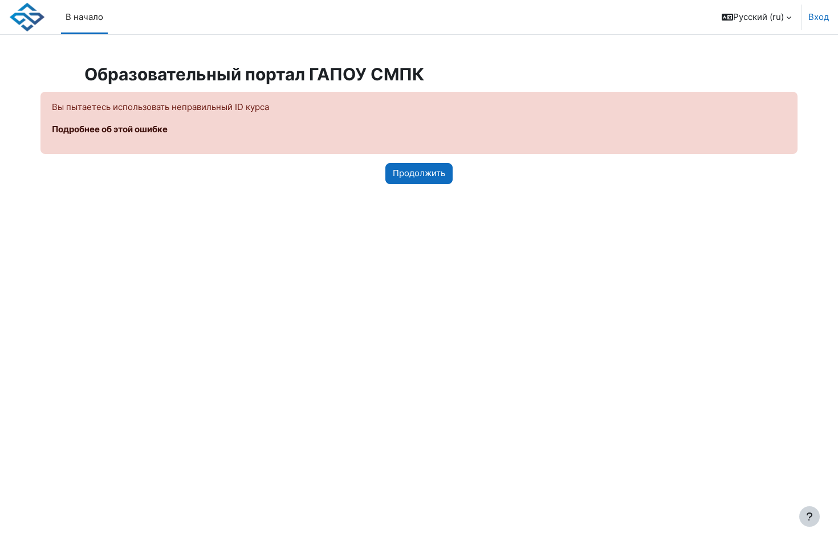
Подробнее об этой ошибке (110, 129)
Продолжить (419, 173)
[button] (756, 17)
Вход (818, 16)
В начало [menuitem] (84, 16)
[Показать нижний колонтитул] (809, 516)
